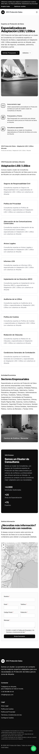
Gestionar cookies (20, 6)
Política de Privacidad (24, 630)
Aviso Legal (4, 706)
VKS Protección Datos (13, 12)
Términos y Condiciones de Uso (15, 632)
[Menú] (37, 12)
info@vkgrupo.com (7, 694)
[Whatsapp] (33, 748)
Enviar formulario (19, 636)
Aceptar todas (5, 6)
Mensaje (7, 620)
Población (24, 612)
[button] (19, 565)
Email (6, 604)
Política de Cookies (7, 709)
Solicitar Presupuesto (9, 53)
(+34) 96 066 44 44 (7, 691)
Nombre (7, 596)
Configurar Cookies (7, 718)
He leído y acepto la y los (20, 631)
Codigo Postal (8, 612)
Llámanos (25, 53)
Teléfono (24, 604)
